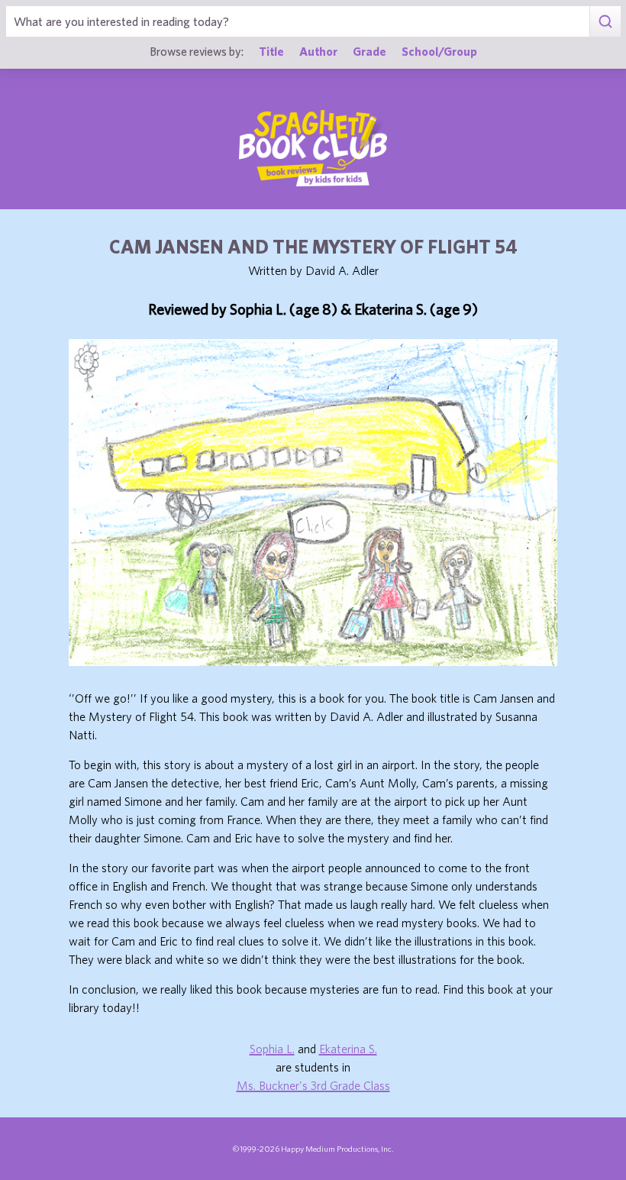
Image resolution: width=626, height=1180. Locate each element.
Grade (369, 51)
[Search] (605, 21)
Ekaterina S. (348, 1049)
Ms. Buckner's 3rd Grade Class (313, 1085)
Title (271, 51)
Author (318, 51)
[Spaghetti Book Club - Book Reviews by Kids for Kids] (313, 148)
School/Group (439, 51)
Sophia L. (272, 1049)
